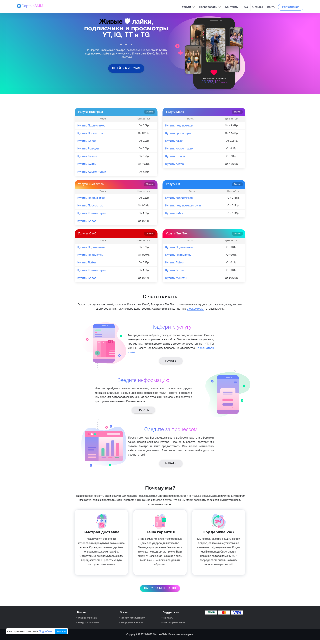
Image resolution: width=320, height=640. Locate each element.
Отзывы (257, 7)
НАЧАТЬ (170, 361)
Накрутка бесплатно (160, 588)
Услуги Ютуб (115, 233)
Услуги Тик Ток (203, 233)
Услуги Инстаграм (115, 184)
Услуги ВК (203, 184)
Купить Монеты (175, 278)
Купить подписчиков (179, 125)
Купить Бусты (86, 164)
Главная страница (87, 618)
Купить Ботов (86, 141)
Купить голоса (175, 156)
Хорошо (61, 631)
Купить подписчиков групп (183, 205)
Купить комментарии (179, 148)
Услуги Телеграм (115, 112)
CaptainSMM (32, 6)
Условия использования (133, 618)
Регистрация (290, 7)
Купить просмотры (178, 133)
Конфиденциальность (132, 623)
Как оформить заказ (174, 623)
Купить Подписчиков (91, 125)
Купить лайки (174, 141)
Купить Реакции (88, 148)
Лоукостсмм (195, 309)
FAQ (245, 7)
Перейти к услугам (126, 68)
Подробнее (45, 631)
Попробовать (208, 7)
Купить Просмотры (90, 133)
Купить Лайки (86, 262)
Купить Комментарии (91, 172)
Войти (271, 7)
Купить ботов (174, 164)
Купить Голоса (87, 156)
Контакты (231, 7)
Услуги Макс (203, 112)
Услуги (187, 7)
